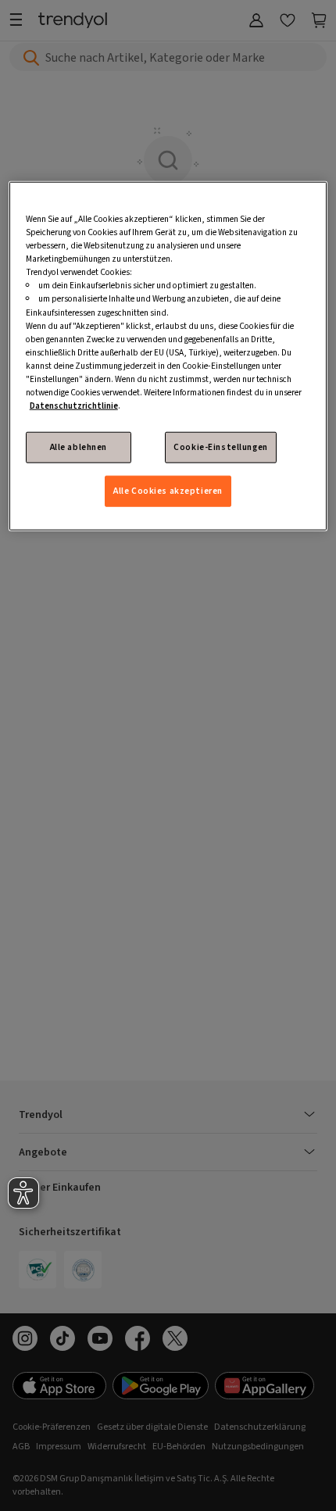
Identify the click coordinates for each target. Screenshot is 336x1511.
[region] (168, 356)
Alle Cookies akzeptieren (168, 491)
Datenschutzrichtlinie (74, 406)
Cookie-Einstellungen (220, 447)
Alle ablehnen (78, 447)
